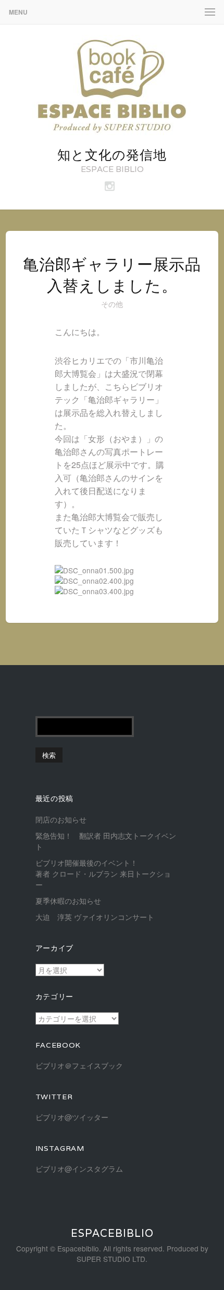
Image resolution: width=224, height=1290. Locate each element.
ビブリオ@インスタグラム (79, 1168)
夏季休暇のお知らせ (68, 900)
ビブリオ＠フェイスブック (79, 1065)
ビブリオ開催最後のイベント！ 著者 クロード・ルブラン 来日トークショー (122, 873)
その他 (112, 304)
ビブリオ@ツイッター (71, 1117)
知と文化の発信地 (112, 154)
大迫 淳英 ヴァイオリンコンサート (94, 917)
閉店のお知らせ (60, 819)
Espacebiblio (112, 1233)
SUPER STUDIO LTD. (112, 1259)
